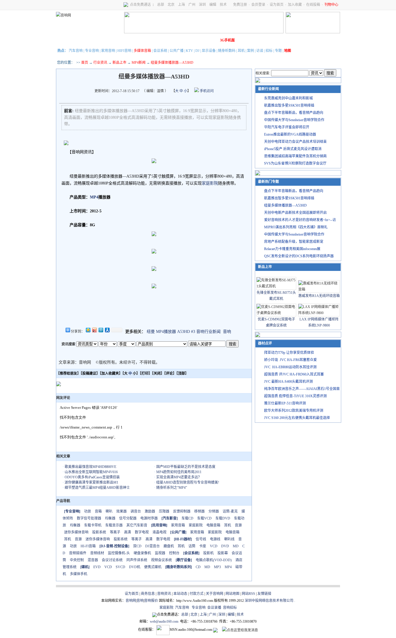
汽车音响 (76, 51)
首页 (84, 63)
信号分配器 (128, 518)
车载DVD (222, 518)
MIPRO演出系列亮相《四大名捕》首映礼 (296, 227)
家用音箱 (178, 525)
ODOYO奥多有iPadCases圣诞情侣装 (92, 477)
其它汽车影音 (136, 525)
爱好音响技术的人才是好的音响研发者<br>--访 (300, 220)
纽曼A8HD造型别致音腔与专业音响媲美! (187, 482)
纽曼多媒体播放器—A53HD (285, 205)
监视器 (160, 553)
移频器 (199, 511)
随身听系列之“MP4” (171, 488)
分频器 (213, 511)
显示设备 (209, 51)
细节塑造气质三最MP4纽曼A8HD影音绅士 (97, 488)
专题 (278, 51)
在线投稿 (313, 5)
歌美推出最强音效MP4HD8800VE (90, 467)
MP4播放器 (166, 331)
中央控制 (77, 560)
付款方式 (197, 594)
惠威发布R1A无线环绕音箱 (319, 296)
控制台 (174, 553)
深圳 (202, 5)
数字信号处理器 (89, 518)
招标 (269, 51)
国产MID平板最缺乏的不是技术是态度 (185, 467)
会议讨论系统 (112, 560)
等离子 (115, 532)
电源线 (215, 539)
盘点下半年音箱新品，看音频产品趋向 (293, 113)
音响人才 (194, 40)
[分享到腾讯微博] (100, 329)
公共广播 (177, 51)
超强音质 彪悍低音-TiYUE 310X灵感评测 (295, 396)
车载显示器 (114, 525)
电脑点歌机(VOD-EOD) (214, 560)
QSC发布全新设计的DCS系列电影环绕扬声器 (299, 256)
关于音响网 (214, 594)
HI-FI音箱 (88, 546)
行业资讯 (100, 63)
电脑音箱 (213, 525)
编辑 (212, 5)
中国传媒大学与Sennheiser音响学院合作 (294, 120)
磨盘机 (169, 546)
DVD (225, 546)
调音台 (135, 511)
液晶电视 (159, 532)
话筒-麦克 (230, 511)
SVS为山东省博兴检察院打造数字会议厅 (295, 163)
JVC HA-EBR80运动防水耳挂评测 (290, 367)
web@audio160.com (164, 621)
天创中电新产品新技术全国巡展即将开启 (295, 213)
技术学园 (162, 40)
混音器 (93, 560)
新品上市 (119, 63)
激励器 (150, 511)
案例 (250, 51)
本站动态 (180, 594)
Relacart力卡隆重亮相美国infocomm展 (292, 249)
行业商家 (113, 40)
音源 (238, 525)
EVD (97, 567)
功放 (87, 511)
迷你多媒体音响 (76, 532)
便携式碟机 (152, 567)
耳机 (241, 51)
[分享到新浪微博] (94, 329)
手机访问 (206, 91)
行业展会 (178, 40)
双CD (137, 546)
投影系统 (99, 532)
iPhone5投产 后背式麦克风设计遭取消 (292, 149)
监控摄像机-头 (119, 553)
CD (198, 567)
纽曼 (151, 331)
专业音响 (92, 51)
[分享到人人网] (107, 329)
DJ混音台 (152, 546)
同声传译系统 (136, 560)
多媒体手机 (78, 574)
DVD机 (134, 567)
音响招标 (230, 608)
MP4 (94, 197)
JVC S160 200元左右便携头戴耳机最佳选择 (297, 418)
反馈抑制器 (181, 511)
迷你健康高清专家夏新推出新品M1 (91, 482)
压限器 (164, 511)
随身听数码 (226, 51)
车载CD (187, 518)
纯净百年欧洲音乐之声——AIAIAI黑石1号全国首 (302, 389)
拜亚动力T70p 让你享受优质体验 (289, 353)
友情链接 (264, 594)
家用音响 (108, 51)
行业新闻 (81, 40)
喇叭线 (229, 539)
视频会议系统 (161, 560)
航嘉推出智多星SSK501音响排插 (289, 105)
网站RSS (248, 594)
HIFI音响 (124, 51)
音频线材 (97, 553)
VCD (213, 546)
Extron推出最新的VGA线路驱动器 (290, 134)
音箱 (98, 511)
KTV (189, 51)
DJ (197, 51)
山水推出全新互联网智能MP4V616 (91, 472)
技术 (223, 5)
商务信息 (148, 594)
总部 (160, 5)
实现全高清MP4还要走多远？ (178, 477)
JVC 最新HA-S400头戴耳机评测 (288, 382)
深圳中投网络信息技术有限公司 (269, 601)
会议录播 (214, 608)
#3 (193, 331)
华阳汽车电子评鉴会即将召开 (286, 127)
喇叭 (109, 511)
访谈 (259, 51)
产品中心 (97, 40)
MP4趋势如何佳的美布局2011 (178, 472)
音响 (227, 331)
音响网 (131, 601)
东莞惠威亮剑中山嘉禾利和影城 (288, 98)
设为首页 (277, 5)
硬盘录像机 (142, 553)
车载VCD (204, 518)
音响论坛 (210, 40)
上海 (181, 5)
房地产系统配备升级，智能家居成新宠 (293, 242)
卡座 (202, 546)
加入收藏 (295, 5)
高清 (127, 532)
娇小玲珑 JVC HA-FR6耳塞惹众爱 (290, 360)
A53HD (183, 331)
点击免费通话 (140, 5)
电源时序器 (149, 518)
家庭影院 (145, 40)
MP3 (217, 567)
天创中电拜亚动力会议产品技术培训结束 (295, 142)
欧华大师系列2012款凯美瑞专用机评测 (293, 411)
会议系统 (160, 51)
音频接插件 (77, 553)
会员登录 (258, 5)
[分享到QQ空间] (88, 329)
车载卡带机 (92, 525)
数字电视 (142, 532)
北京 (171, 5)
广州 (191, 5)
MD (236, 546)
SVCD (120, 567)
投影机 (208, 553)
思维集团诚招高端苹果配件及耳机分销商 (295, 156)
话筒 (191, 546)
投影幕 (222, 553)
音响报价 (151, 601)
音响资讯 (164, 594)
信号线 (201, 539)
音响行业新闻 (208, 331)
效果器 (121, 511)
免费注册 (240, 5)
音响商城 (129, 40)
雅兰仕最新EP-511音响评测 (285, 403)
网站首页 (64, 40)
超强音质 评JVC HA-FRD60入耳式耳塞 (294, 374)
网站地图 (232, 594)
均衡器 (110, 518)
